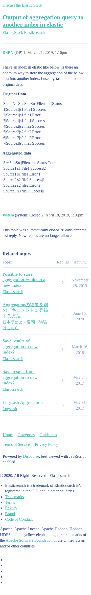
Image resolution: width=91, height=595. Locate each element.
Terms (10, 502)
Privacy (11, 508)
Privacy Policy (46, 444)
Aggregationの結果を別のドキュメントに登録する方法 (25, 310)
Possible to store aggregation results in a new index (24, 280)
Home (8, 435)
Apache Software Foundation (29, 540)
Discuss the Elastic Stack (22, 5)
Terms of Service (16, 444)
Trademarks (14, 497)
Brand (10, 514)
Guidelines (48, 435)
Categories (26, 435)
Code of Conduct (19, 519)
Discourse (31, 456)
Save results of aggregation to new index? (20, 346)
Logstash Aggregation (23, 402)
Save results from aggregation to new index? (20, 377)
